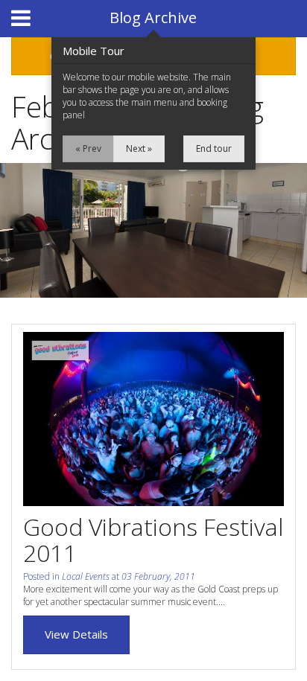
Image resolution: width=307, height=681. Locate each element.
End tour (214, 148)
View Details (76, 634)
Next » (139, 148)
